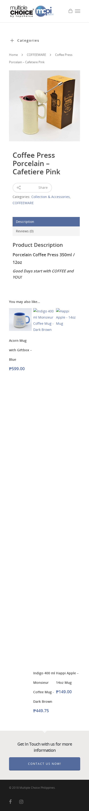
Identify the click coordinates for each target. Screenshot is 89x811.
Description (25, 221)
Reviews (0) (24, 231)
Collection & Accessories (50, 196)
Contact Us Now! (44, 764)
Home (13, 55)
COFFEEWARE (36, 55)
